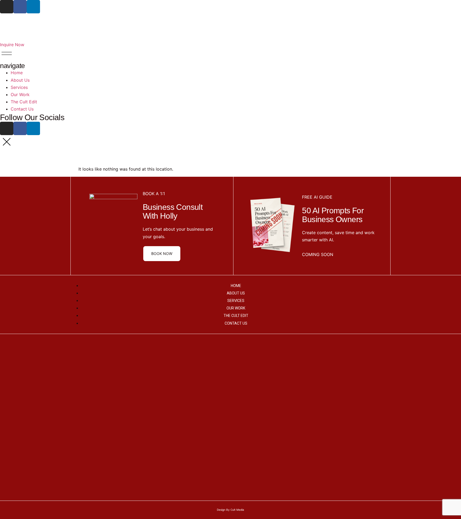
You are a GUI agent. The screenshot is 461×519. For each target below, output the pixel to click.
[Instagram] (6, 6)
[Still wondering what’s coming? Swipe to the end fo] (435, 402)
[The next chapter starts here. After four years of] (384, 384)
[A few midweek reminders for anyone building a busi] (76, 355)
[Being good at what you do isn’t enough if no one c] (25, 384)
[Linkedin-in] (33, 6)
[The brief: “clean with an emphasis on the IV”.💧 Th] (179, 370)
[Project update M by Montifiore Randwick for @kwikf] (127, 402)
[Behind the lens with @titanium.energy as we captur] (230, 377)
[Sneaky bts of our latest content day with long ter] (333, 366)
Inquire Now (12, 44)
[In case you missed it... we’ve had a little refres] (281, 417)
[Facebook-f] (20, 6)
